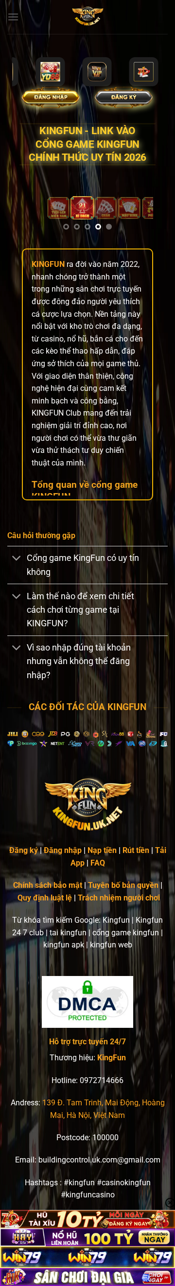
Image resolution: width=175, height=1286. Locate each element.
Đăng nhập (63, 850)
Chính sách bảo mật (47, 885)
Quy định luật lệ (45, 897)
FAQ (97, 863)
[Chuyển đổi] (16, 559)
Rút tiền (135, 850)
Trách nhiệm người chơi (119, 897)
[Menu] (13, 17)
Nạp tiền (102, 850)
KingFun (111, 1057)
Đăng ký (23, 850)
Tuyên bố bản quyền (123, 885)
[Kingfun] (87, 17)
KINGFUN (48, 264)
